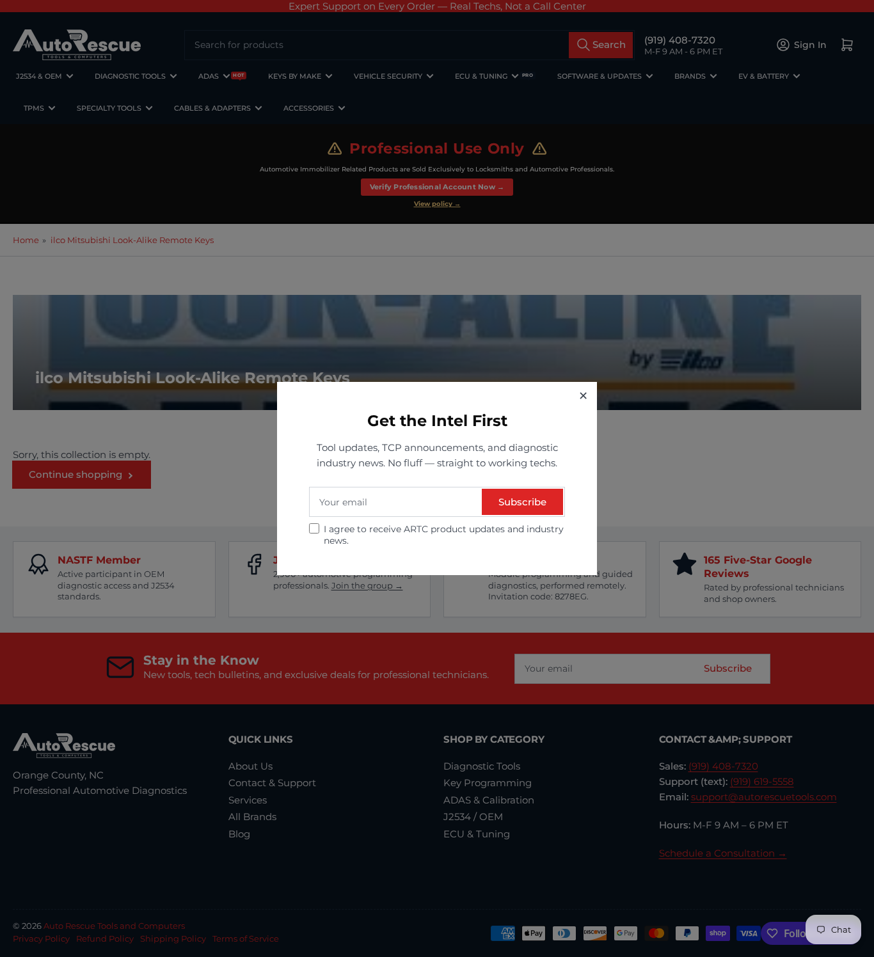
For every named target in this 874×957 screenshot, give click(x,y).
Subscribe (522, 502)
